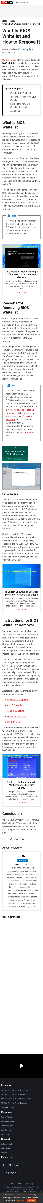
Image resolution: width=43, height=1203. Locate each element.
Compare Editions (8, 1107)
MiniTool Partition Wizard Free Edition (15, 1090)
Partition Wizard (22, 2)
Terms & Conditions (18, 1183)
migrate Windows (27, 432)
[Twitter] (19, 49)
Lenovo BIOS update (16, 716)
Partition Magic (9, 60)
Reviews (4, 1152)
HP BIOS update (14, 722)
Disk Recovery (6, 1130)
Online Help (5, 1148)
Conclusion (15, 111)
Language (10, 1172)
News (13, 21)
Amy (7, 49)
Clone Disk (5, 1134)
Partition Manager (8, 1121)
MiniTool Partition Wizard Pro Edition (14, 1095)
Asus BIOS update (15, 711)
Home (4, 21)
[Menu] (39, 2)
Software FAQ (6, 1144)
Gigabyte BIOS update (17, 699)
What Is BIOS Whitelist (20, 93)
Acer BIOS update (15, 705)
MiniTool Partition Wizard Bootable (14, 1103)
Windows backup (16, 410)
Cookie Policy (20, 1200)
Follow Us (23, 860)
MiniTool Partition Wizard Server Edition (16, 1099)
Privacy (30, 1183)
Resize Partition (7, 1117)
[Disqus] (21, 948)
